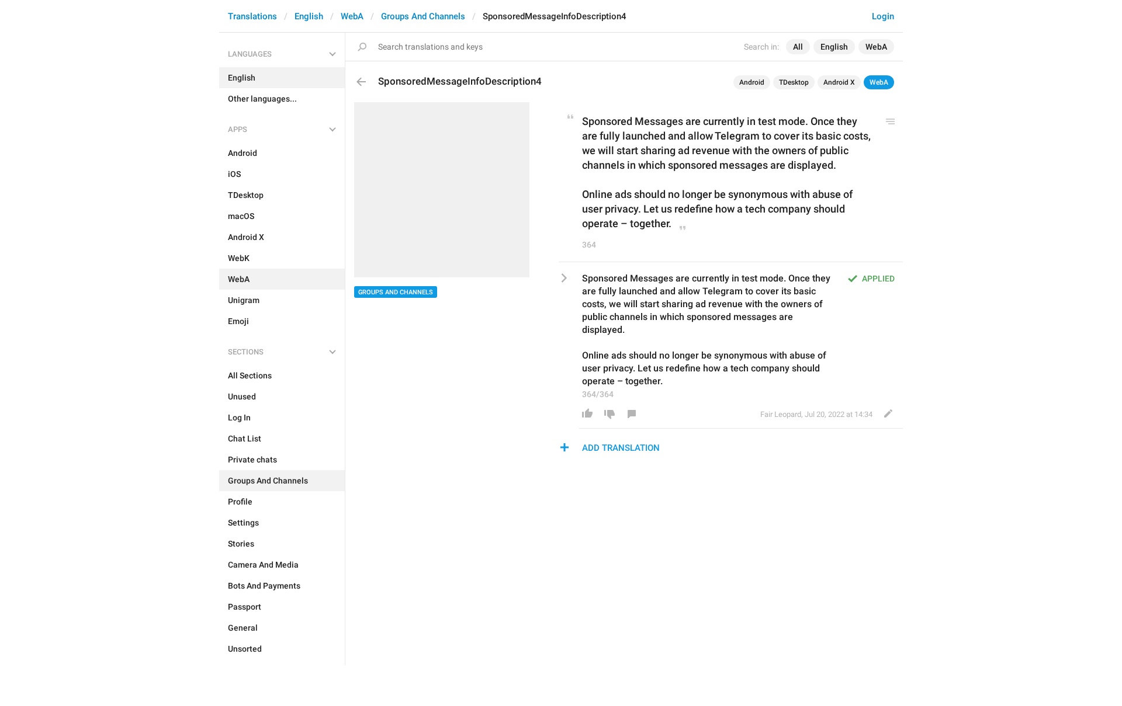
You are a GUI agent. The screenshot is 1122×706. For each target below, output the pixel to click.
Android (751, 82)
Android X (839, 82)
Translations (252, 16)
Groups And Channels (423, 16)
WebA (352, 16)
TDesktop (794, 82)
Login (883, 16)
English (309, 16)
